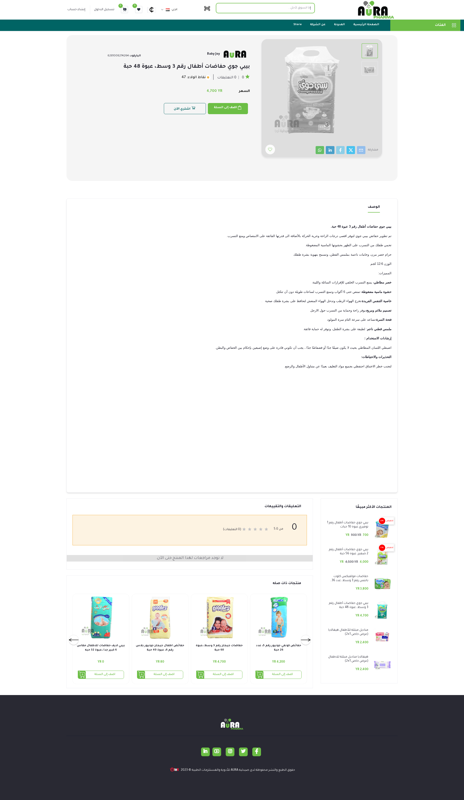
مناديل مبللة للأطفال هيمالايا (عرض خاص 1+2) (348, 632)
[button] (154, 10)
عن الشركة (318, 24)
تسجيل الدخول (104, 9)
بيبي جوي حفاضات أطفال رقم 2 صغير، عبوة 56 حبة (348, 552)
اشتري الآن (182, 109)
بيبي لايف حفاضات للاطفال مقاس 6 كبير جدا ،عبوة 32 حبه (101, 648)
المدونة (339, 24)
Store (297, 24)
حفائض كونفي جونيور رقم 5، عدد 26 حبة (278, 648)
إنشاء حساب (76, 9)
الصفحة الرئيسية (366, 24)
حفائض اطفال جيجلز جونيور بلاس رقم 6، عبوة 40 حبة (160, 648)
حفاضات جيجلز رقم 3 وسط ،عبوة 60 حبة (219, 648)
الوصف (374, 207)
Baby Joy (213, 54)
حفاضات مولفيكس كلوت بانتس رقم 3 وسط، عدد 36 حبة (350, 579)
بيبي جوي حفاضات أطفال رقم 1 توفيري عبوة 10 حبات (347, 525)
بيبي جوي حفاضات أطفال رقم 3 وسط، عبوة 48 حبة (348, 605)
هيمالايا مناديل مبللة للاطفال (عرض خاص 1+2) (348, 659)
